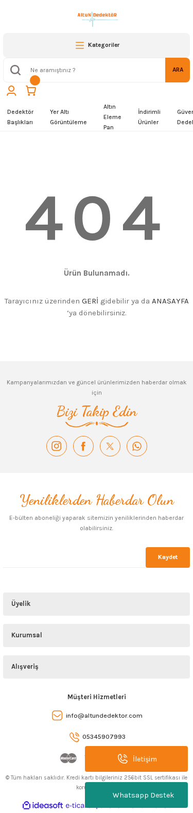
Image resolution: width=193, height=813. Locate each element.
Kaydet (168, 557)
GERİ (90, 301)
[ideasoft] (42, 805)
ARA (177, 69)
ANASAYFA (170, 301)
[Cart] (31, 90)
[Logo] (96, 18)
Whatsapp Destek (143, 795)
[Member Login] (11, 90)
